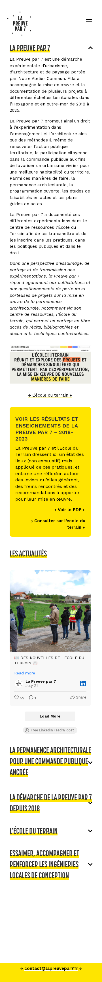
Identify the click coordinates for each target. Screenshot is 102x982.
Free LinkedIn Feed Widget (52, 730)
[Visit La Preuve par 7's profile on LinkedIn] (20, 683)
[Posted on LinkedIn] (83, 683)
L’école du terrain (50, 395)
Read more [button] (24, 673)
